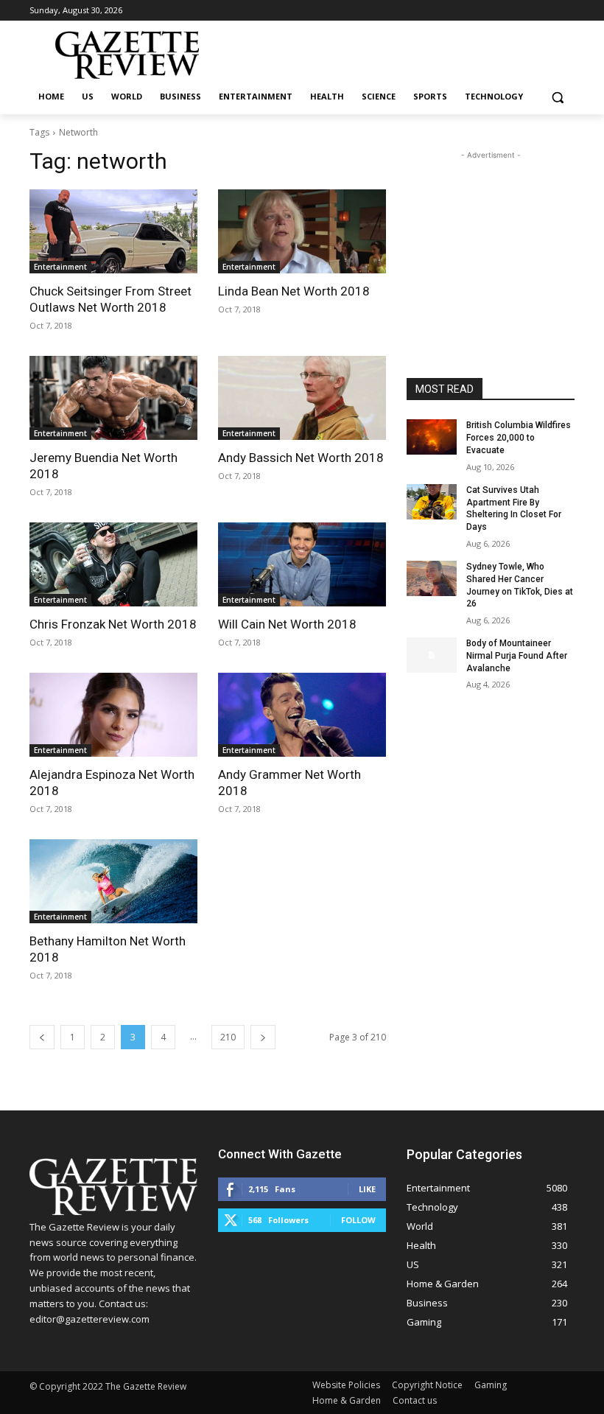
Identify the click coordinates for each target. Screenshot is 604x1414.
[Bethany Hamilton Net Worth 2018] (113, 881)
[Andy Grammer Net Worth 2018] (302, 715)
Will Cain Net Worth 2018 (287, 624)
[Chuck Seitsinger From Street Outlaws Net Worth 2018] (113, 231)
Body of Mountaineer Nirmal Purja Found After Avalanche (516, 655)
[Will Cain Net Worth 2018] (302, 564)
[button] (557, 97)
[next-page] (262, 1037)
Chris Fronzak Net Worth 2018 (113, 624)
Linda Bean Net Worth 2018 (294, 291)
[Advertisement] (490, 236)
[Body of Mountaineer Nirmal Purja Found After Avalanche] (432, 655)
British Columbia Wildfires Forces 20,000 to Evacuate (518, 437)
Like (367, 1188)
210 (228, 1037)
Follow (358, 1219)
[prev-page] (42, 1037)
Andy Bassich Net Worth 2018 (301, 457)
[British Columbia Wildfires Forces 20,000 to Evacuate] (432, 437)
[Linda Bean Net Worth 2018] (302, 231)
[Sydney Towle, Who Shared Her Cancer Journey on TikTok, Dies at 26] (432, 578)
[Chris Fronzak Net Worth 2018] (113, 564)
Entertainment (60, 267)
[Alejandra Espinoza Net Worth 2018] (113, 715)
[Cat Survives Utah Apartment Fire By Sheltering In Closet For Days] (432, 501)
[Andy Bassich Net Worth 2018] (302, 398)
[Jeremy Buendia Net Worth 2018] (113, 398)
